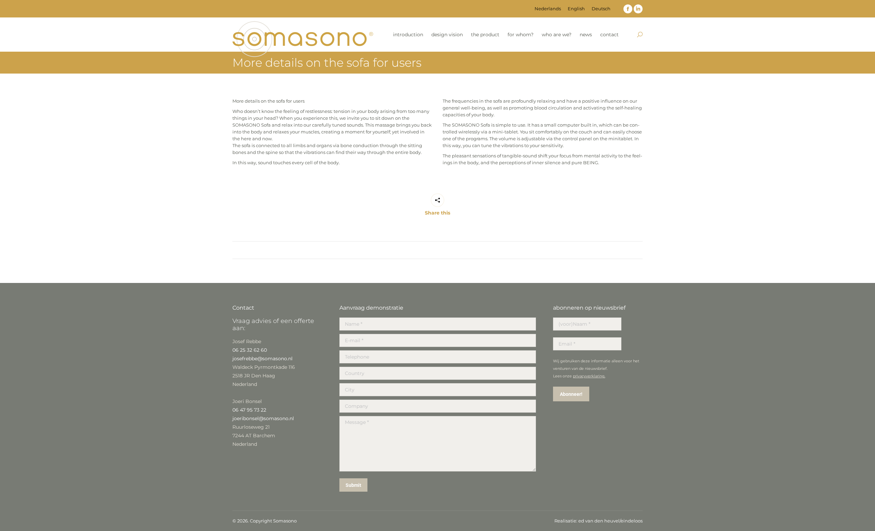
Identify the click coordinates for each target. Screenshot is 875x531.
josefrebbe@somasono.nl (262, 358)
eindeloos (632, 520)
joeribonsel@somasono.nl (263, 418)
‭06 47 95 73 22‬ (249, 410)
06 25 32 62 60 (249, 350)
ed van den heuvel (599, 520)
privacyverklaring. (589, 376)
